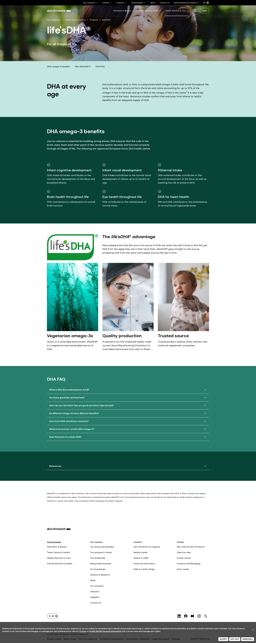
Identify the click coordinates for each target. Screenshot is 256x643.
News (93, 580)
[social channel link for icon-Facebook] (185, 616)
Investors (138, 542)
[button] (195, 10)
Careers (180, 542)
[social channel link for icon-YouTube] (192, 616)
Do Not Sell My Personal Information (105, 631)
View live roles (184, 552)
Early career (183, 569)
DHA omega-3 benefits (58, 66)
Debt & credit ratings (144, 569)
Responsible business (100, 563)
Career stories (184, 558)
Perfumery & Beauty (57, 546)
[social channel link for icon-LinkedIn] (179, 616)
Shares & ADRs (141, 558)
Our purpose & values (101, 552)
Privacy (82, 631)
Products (94, 20)
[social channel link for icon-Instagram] (199, 616)
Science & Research (100, 574)
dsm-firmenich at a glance (147, 546)
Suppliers (94, 597)
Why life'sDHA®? (83, 66)
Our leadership (97, 558)
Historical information (144, 563)
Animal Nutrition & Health (59, 563)
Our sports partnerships (102, 546)
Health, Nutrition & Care (75, 20)
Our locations (97, 586)
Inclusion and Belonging (188, 563)
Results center (141, 552)
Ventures (94, 591)
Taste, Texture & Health (58, 552)
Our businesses (53, 20)
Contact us (95, 602)
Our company (96, 542)
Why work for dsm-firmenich (191, 546)
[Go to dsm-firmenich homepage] (59, 10)
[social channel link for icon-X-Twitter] (205, 616)
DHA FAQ (100, 66)
